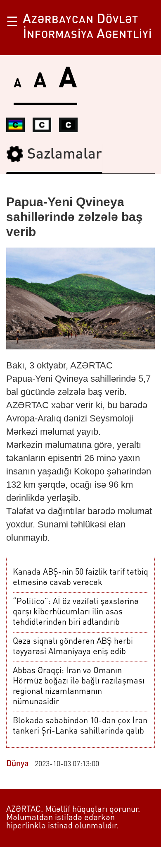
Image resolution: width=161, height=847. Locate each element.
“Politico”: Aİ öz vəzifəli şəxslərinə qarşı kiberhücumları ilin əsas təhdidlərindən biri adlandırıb (76, 612)
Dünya (17, 764)
